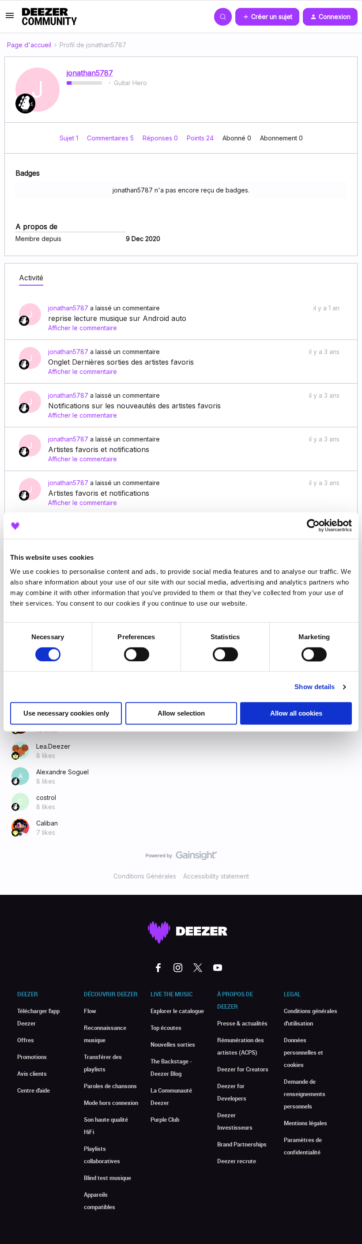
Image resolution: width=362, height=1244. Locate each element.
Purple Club (165, 1119)
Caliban (47, 823)
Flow (90, 1011)
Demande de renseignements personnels (304, 1094)
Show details (314, 686)
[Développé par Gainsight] (181, 857)
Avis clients (32, 1074)
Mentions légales (305, 1123)
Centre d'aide (33, 1090)
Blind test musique (107, 1178)
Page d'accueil (29, 45)
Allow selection (181, 713)
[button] (9, 18)
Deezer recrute (236, 1161)
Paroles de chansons (110, 1086)
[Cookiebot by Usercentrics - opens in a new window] (313, 525)
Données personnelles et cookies (303, 1052)
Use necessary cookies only (66, 713)
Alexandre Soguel (62, 772)
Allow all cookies (296, 713)
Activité (31, 277)
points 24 (201, 138)
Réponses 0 (161, 138)
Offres (25, 1040)
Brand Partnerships (242, 1144)
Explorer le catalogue (177, 1011)
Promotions (32, 1057)
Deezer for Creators (242, 1069)
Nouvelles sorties (173, 1044)
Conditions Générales (144, 876)
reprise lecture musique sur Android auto (117, 318)
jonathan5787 (90, 72)
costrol (46, 797)
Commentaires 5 (111, 138)
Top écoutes (166, 1028)
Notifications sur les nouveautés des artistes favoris (134, 405)
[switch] (136, 654)
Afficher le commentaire (82, 328)
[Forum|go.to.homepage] (49, 17)
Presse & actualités (242, 1023)
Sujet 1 (70, 138)
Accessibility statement (216, 876)
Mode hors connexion (111, 1103)
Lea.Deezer (53, 746)
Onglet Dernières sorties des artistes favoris (121, 362)
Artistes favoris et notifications (98, 449)
